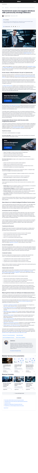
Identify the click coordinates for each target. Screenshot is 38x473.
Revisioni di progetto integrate (8, 315)
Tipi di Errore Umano (7, 402)
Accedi (35, 1)
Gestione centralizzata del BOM (8, 318)
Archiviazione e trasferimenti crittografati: (10, 304)
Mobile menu (2, 1)
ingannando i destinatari (14, 242)
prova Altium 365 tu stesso (22, 332)
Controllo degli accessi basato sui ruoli (9, 307)
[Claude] (15, 26)
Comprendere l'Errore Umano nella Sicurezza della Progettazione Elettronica (15, 401)
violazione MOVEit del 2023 (7, 85)
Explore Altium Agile (19, 335)
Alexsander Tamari (7, 15)
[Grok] (19, 26)
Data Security (4, 4)
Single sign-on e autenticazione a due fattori (10, 322)
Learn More (8, 100)
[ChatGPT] (11, 26)
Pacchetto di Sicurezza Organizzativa (24, 301)
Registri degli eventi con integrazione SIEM (10, 311)
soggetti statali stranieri (28, 52)
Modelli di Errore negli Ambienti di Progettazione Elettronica (13, 404)
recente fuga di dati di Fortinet (14, 105)
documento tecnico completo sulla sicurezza (9, 332)
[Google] (17, 26)
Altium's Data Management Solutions (8, 337)
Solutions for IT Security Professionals (9, 335)
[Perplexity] (13, 26)
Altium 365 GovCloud (16, 325)
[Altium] (19, 1)
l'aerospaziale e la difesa (31, 66)
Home (3, 7)
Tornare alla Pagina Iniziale (19, 393)
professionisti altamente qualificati (18, 127)
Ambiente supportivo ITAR (7, 325)
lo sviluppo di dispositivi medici (8, 67)
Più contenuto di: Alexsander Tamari (15, 350)
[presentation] (35, 356)
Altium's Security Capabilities (20, 337)
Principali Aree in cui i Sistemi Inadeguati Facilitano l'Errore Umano (14, 405)
